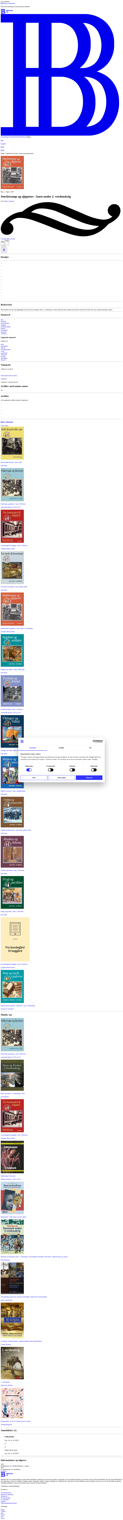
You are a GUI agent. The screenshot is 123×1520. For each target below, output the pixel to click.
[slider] (61, 174)
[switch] (50, 769)
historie (3, 328)
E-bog (7, 240)
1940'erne (4, 333)
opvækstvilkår (5, 323)
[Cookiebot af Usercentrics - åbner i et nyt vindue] (94, 741)
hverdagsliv (4, 330)
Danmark (3, 332)
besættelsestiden (5, 327)
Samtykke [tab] (32, 748)
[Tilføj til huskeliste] (4, 250)
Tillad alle (89, 777)
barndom (3, 321)
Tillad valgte (61, 777)
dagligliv (3, 325)
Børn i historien (9, 201)
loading (3, 246)
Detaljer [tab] (61, 748)
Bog (3, 242)
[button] (61, 1465)
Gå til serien (4, 425)
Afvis (34, 777)
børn (2, 320)
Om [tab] (90, 748)
